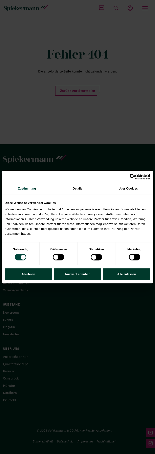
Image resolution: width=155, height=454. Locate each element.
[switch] (58, 257)
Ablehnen (28, 274)
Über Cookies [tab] (128, 188)
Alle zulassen (126, 274)
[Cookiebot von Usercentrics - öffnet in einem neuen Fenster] (132, 177)
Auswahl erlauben (77, 274)
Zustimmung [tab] (27, 188)
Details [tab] (78, 188)
